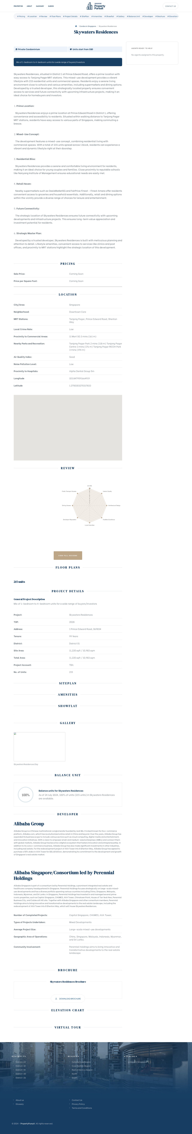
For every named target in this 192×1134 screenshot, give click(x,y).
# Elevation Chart (175, 16)
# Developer (147, 16)
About (29, 6)
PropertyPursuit (28, 1123)
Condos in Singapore (87, 26)
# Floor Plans (55, 16)
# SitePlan (84, 16)
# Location (32, 16)
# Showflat (109, 16)
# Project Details (70, 16)
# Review (43, 16)
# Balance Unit (133, 16)
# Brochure (160, 16)
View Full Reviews (67, 555)
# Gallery (120, 16)
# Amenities (96, 16)
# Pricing (21, 16)
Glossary (40, 6)
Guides (51, 6)
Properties (18, 6)
